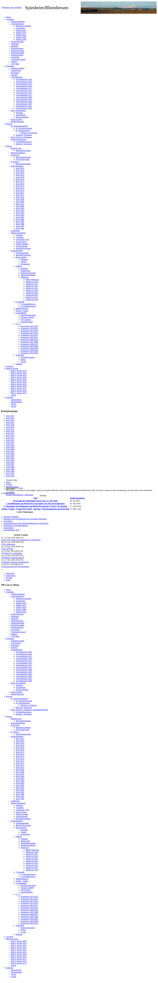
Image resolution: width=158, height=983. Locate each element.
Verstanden (10, 493)
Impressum (29, 495)
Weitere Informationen (14, 495)
